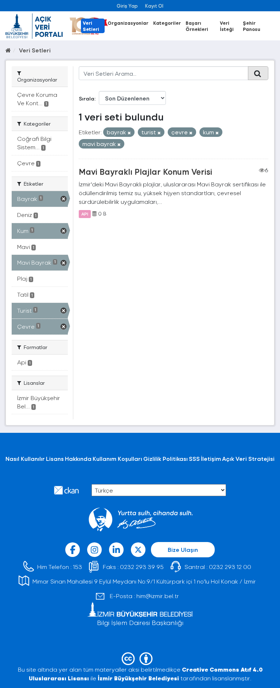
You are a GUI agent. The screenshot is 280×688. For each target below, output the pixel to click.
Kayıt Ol (154, 6)
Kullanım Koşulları (117, 458)
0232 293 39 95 (142, 566)
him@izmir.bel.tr (157, 596)
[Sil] (129, 132)
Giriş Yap (127, 6)
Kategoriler (167, 23)
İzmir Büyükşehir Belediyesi (138, 678)
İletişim (211, 458)
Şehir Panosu (251, 26)
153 (77, 566)
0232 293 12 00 (230, 566)
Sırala (86, 98)
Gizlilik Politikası (165, 458)
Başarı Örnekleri (197, 26)
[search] (258, 73)
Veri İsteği (227, 26)
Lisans (55, 458)
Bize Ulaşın (183, 549)
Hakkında (78, 458)
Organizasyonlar (128, 23)
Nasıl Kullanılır (25, 458)
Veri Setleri (91, 26)
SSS (194, 458)
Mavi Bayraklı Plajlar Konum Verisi (145, 171)
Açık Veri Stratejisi (248, 458)
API (84, 214)
